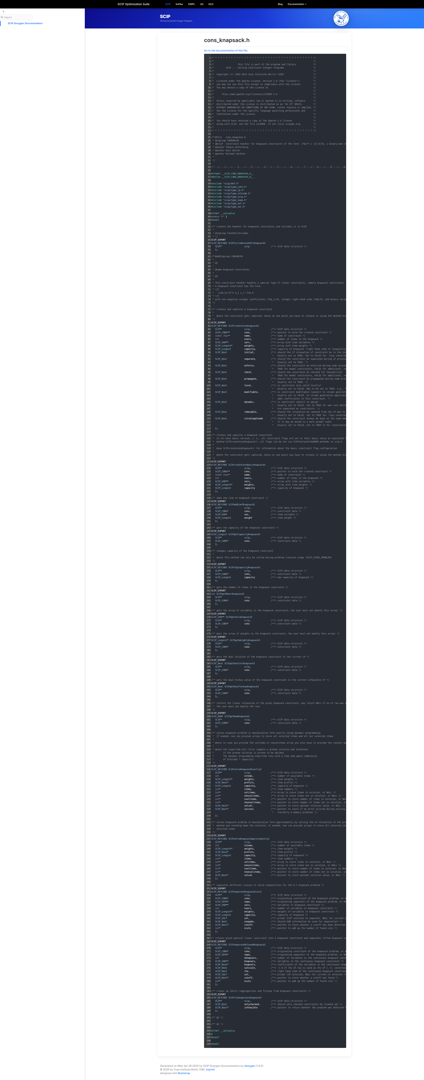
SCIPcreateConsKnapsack (243, 325)
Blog (280, 4)
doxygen (249, 1065)
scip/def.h (231, 183)
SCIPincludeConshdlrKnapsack (246, 243)
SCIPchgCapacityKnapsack (243, 567)
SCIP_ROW (216, 716)
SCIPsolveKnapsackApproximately (248, 838)
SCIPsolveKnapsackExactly (244, 769)
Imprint (210, 1069)
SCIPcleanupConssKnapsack (244, 997)
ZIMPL (191, 4)
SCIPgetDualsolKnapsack (239, 663)
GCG (210, 4)
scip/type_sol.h (234, 203)
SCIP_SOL (220, 918)
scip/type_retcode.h (237, 193)
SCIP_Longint (223, 345)
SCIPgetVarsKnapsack (238, 617)
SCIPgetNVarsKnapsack (229, 594)
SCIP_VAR (220, 342)
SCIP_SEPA (221, 901)
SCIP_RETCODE (219, 243)
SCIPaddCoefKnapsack (241, 504)
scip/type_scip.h (235, 196)
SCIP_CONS (221, 332)
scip (247, 246)
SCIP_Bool (221, 352)
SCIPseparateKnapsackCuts (244, 891)
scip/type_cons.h (235, 186)
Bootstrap (184, 1073)
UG (201, 4)
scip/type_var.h (234, 206)
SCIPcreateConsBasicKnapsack (246, 464)
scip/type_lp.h (233, 190)
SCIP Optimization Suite (134, 4)
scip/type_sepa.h (235, 200)
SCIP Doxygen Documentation (25, 23)
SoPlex (179, 4)
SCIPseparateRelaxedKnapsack (246, 944)
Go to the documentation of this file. (226, 50)
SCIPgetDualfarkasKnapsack (241, 686)
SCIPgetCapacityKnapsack (243, 534)
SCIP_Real (217, 663)
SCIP (168, 4)
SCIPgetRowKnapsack (236, 716)
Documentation (296, 4)
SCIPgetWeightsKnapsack (244, 640)
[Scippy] (341, 18)
